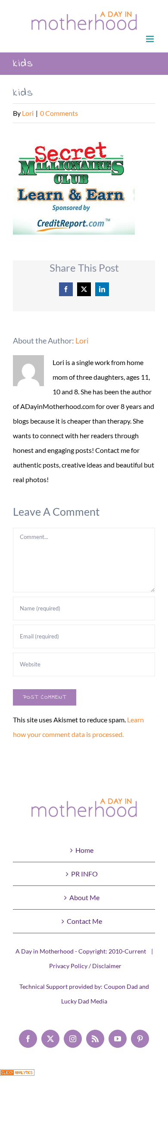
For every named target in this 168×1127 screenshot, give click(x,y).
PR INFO (84, 874)
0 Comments (59, 113)
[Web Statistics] (17, 1076)
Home (84, 850)
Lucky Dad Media (84, 1001)
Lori (28, 113)
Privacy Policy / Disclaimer (85, 965)
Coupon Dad (121, 986)
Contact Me (84, 921)
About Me (84, 897)
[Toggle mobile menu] (150, 38)
